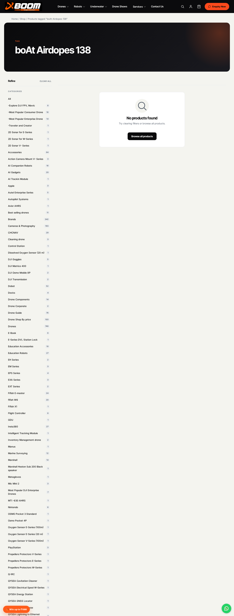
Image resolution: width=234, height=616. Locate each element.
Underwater (97, 6)
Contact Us (157, 6)
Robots (78, 6)
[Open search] (182, 6)
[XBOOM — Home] (23, 6)
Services (138, 6)
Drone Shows (119, 6)
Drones (62, 6)
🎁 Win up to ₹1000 (16, 609)
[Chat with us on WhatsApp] (226, 608)
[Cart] (199, 6)
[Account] (190, 6)
